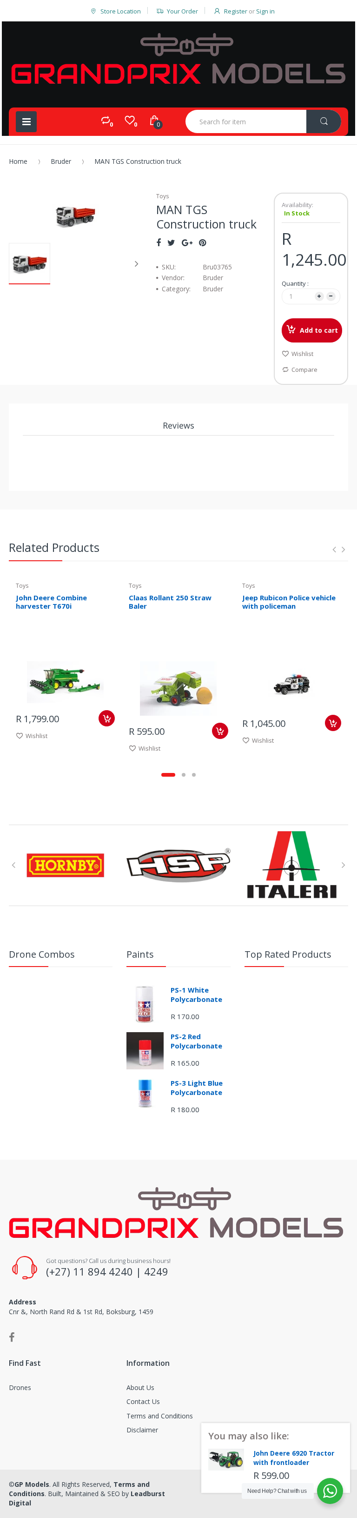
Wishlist (302, 353)
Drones (20, 1387)
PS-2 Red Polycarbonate (196, 1041)
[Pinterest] (202, 242)
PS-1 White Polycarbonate (196, 994)
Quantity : (295, 283)
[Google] (187, 242)
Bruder (61, 161)
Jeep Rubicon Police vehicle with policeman (289, 602)
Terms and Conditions (159, 1415)
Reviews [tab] (178, 425)
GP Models (31, 1484)
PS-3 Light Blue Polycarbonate (197, 1087)
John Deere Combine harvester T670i (51, 602)
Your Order (182, 11)
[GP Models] (178, 58)
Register (235, 11)
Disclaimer (142, 1429)
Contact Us (143, 1401)
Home (18, 161)
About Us (140, 1387)
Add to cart (319, 330)
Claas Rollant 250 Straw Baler (170, 602)
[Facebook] (158, 242)
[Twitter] (171, 242)
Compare (304, 369)
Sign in (265, 11)
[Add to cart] (107, 718)
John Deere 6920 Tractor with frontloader (293, 1458)
